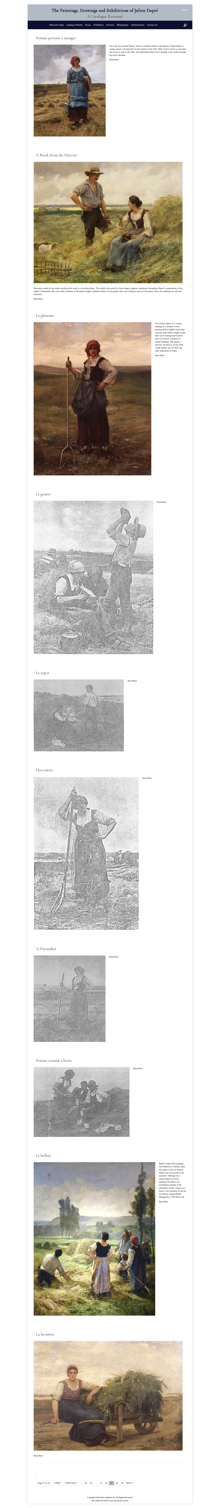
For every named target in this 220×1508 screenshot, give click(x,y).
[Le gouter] (93, 577)
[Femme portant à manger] (70, 90)
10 (86, 1483)
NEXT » (129, 1483)
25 (101, 1483)
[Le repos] (79, 715)
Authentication (137, 25)
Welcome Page (56, 25)
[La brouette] (108, 1395)
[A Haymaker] (70, 998)
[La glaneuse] (92, 398)
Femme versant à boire (54, 1060)
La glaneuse (45, 315)
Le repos (42, 672)
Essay (88, 25)
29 (122, 1483)
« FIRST (57, 1483)
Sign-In (185, 10)
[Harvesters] (86, 853)
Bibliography (122, 25)
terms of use (108, 1501)
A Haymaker (46, 948)
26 (106, 1483)
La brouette (45, 1334)
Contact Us (152, 25)
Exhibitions (98, 25)
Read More (114, 60)
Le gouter (43, 494)
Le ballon (43, 1155)
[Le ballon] (94, 1239)
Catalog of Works (74, 25)
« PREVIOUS (70, 1483)
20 (91, 1483)
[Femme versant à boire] (81, 1102)
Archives (110, 25)
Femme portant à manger (56, 38)
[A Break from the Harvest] (108, 222)
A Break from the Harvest (56, 155)
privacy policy (122, 1501)
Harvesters (44, 770)
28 (117, 1483)
